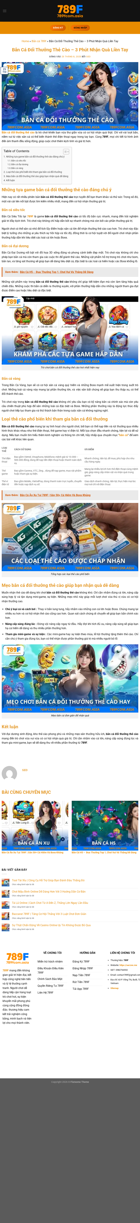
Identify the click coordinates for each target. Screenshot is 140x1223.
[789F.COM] (70, 10)
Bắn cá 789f (39, 41)
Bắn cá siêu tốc (18, 160)
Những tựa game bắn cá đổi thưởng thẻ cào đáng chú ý (35, 156)
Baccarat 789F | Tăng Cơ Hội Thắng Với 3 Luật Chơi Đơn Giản (49, 914)
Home (25, 41)
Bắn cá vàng (17, 168)
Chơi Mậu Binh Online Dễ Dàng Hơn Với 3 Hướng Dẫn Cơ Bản (49, 891)
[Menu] (5, 11)
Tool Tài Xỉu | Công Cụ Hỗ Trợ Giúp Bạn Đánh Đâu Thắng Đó (48, 880)
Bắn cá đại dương (19, 164)
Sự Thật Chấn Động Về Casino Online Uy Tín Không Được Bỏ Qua (51, 925)
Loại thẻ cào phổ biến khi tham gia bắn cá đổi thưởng (34, 172)
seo (88, 56)
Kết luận (10, 180)
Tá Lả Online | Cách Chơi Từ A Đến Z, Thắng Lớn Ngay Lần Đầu (50, 902)
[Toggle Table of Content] (64, 152)
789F (30, 216)
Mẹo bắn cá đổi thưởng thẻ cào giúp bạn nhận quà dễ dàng (37, 176)
